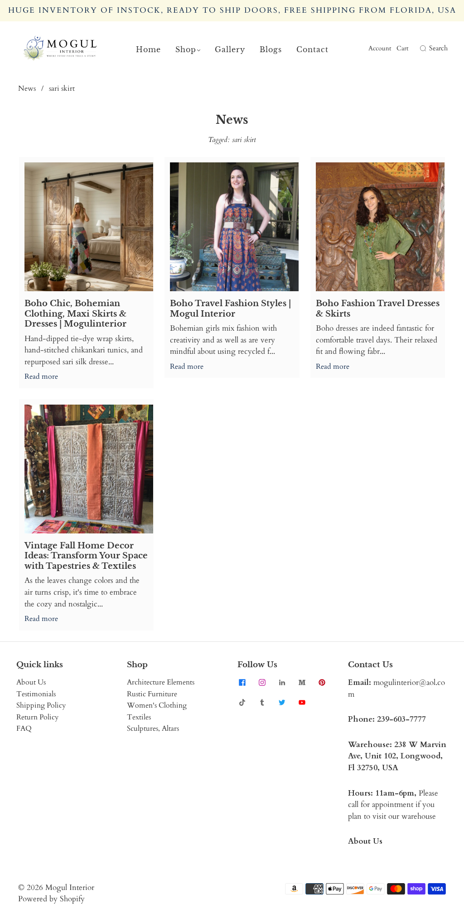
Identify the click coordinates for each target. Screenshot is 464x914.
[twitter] (282, 702)
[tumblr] (262, 702)
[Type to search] (416, 48)
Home (148, 49)
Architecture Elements (160, 682)
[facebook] (242, 682)
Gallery (230, 49)
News (27, 88)
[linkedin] (282, 682)
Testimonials (36, 694)
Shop (185, 49)
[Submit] (422, 48)
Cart (402, 48)
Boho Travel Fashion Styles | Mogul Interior (230, 308)
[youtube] (302, 702)
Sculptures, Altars (153, 728)
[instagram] (262, 682)
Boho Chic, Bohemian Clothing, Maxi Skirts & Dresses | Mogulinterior (75, 313)
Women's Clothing (157, 705)
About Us (31, 682)
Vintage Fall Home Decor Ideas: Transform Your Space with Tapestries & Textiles (86, 556)
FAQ (24, 728)
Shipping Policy (41, 705)
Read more (41, 376)
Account (379, 48)
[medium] (302, 682)
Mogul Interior (69, 887)
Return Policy (37, 717)
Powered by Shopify (51, 899)
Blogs (271, 49)
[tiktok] (242, 702)
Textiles (139, 717)
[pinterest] (322, 682)
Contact (312, 49)
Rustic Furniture (152, 694)
